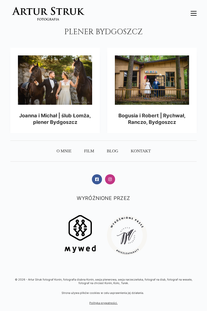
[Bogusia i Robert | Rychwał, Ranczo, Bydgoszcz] (152, 80)
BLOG (112, 151)
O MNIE (64, 151)
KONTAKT (141, 151)
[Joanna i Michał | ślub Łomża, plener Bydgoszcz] (55, 80)
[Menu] (194, 13)
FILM (89, 151)
